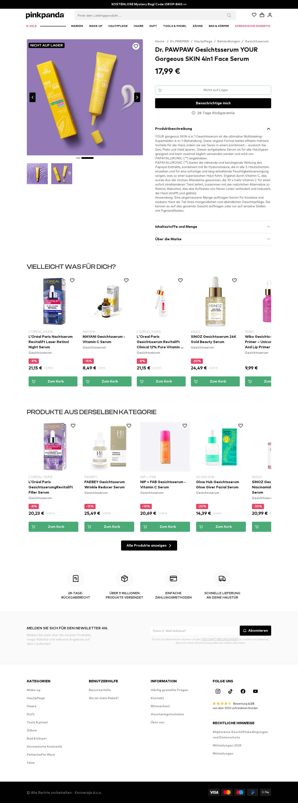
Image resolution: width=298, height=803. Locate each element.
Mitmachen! (160, 706)
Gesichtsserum (257, 41)
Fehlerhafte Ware (41, 754)
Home (161, 41)
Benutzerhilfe (100, 690)
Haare (31, 706)
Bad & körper (37, 738)
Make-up (34, 690)
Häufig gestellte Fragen (169, 690)
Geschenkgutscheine (167, 714)
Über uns (157, 722)
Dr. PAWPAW (179, 41)
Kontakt (157, 698)
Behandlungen (228, 41)
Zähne (32, 730)
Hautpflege (203, 41)
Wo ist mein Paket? (104, 698)
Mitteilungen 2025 (227, 745)
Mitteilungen (223, 753)
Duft (30, 714)
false (31, 762)
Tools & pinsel (37, 722)
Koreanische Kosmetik (44, 746)
